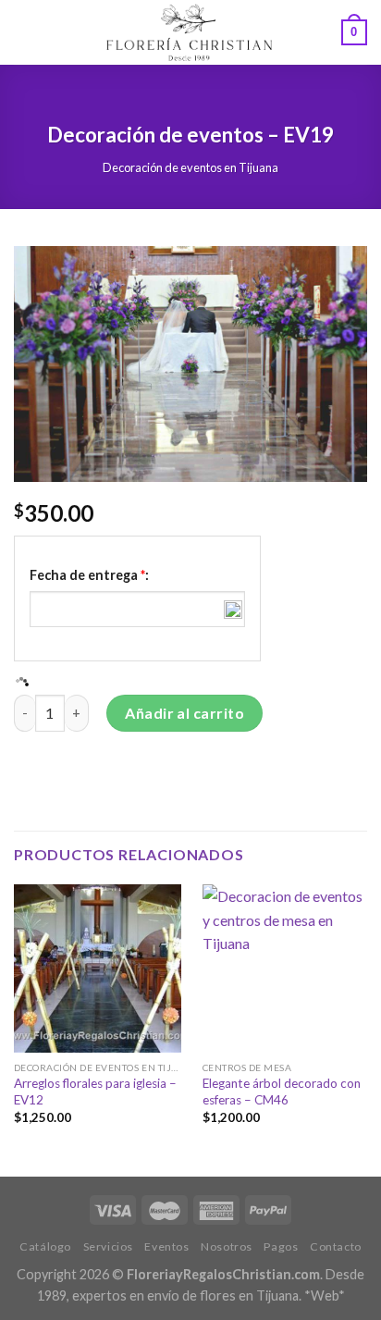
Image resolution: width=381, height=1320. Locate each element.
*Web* (324, 1295)
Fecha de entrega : (89, 575)
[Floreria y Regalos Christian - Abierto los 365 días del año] (188, 32)
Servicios (108, 1246)
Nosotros (226, 1246)
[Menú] (25, 32)
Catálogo (45, 1246)
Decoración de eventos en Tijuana (190, 167)
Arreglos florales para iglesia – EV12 (95, 1091)
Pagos (281, 1246)
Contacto (336, 1246)
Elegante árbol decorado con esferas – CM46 (282, 1091)
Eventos (166, 1246)
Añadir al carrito (184, 713)
